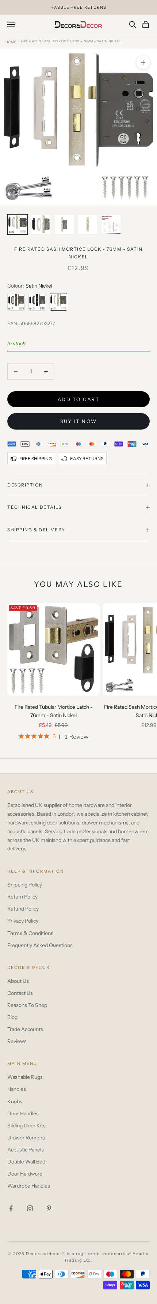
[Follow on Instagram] (30, 1208)
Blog (12, 1017)
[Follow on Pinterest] (49, 1208)
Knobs (14, 1101)
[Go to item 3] (64, 224)
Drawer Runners (26, 1137)
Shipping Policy (24, 884)
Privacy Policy (22, 921)
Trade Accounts (25, 1029)
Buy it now (78, 421)
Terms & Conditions (30, 933)
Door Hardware (24, 1173)
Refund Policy (23, 908)
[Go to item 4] (87, 224)
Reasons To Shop (27, 1005)
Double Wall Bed (26, 1161)
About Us (18, 981)
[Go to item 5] (111, 224)
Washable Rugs (25, 1077)
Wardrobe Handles (28, 1185)
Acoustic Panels (25, 1149)
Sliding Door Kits (26, 1125)
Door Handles (23, 1113)
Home (10, 42)
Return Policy (22, 896)
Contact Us (20, 993)
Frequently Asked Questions (40, 945)
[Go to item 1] (17, 224)
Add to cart (78, 399)
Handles (16, 1089)
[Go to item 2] (41, 224)
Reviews (17, 1041)
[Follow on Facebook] (11, 1208)
